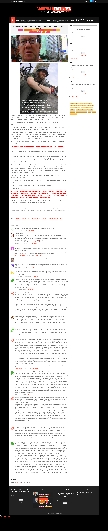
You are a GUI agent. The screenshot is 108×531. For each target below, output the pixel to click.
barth (41, 210)
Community (20, 30)
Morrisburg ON (42, 496)
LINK (20, 188)
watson (16, 212)
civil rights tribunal (47, 210)
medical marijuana (62, 210)
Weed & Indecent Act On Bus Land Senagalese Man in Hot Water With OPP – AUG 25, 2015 (38, 218)
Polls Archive (74, 58)
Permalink (31, 230)
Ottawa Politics (84, 107)
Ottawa (43, 31)
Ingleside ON (41, 494)
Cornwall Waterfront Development (81, 111)
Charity (78, 105)
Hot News (46, 493)
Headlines (41, 30)
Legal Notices (84, 103)
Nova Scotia (72, 103)
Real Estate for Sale (73, 113)
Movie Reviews (90, 107)
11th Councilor (73, 111)
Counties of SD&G (48, 500)
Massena (72, 107)
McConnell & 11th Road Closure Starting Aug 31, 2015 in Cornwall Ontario (36, 217)
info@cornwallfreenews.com (40, 241)
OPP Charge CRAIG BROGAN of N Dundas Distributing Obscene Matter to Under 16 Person (45, 504)
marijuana (54, 210)
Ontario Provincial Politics (35, 31)
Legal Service (90, 103)
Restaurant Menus (90, 105)
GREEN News (35, 30)
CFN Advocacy (77, 107)
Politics (47, 31)
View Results (83, 39)
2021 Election (73, 109)
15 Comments (25, 212)
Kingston (47, 494)
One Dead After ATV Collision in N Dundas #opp (45, 498)
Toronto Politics (73, 105)
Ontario (58, 30)
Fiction (89, 111)
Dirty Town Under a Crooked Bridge (82, 109)
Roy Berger (78, 103)
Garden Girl (90, 109)
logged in (19, 482)
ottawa (12, 212)
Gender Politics (83, 105)
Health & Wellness (49, 30)
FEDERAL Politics (28, 30)
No (72, 33)
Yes (72, 32)
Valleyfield (93, 111)
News (55, 30)
